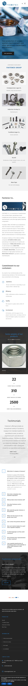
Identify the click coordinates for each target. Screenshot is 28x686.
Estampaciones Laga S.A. (14, 88)
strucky (4, 371)
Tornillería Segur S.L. (14, 132)
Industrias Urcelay (6, 625)
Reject (9, 683)
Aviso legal (5, 645)
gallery (13, 339)
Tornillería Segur (5, 622)
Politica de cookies (7, 642)
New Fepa (14, 182)
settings (12, 681)
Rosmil (14, 158)
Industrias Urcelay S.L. (14, 109)
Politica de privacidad (7, 638)
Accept (4, 683)
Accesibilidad (6, 649)
